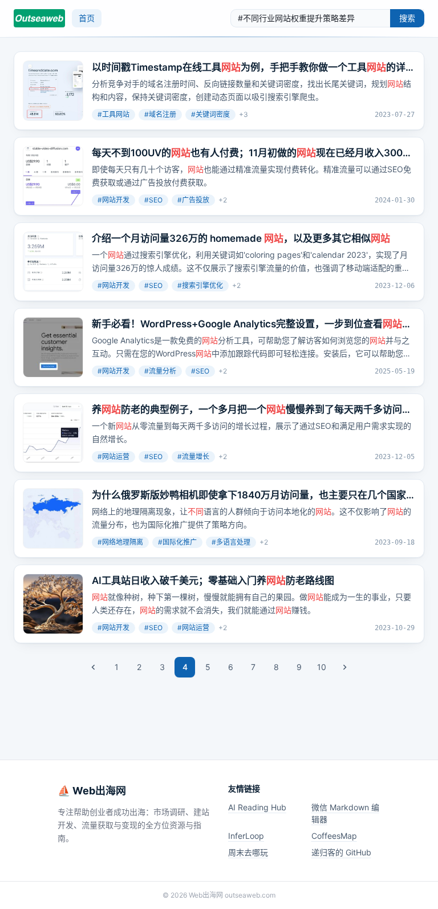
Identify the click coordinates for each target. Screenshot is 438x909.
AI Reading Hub (257, 807)
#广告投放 (193, 200)
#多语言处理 (231, 542)
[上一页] (93, 667)
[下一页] (344, 667)
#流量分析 (160, 371)
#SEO (153, 200)
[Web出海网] (39, 18)
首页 (87, 18)
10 (321, 667)
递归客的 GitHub (341, 852)
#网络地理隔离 (120, 542)
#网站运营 (113, 456)
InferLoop (246, 836)
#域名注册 (160, 114)
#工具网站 (113, 114)
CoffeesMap (334, 836)
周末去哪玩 (248, 852)
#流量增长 (193, 456)
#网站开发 (113, 200)
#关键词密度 (210, 114)
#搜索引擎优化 (200, 285)
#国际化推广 (177, 542)
